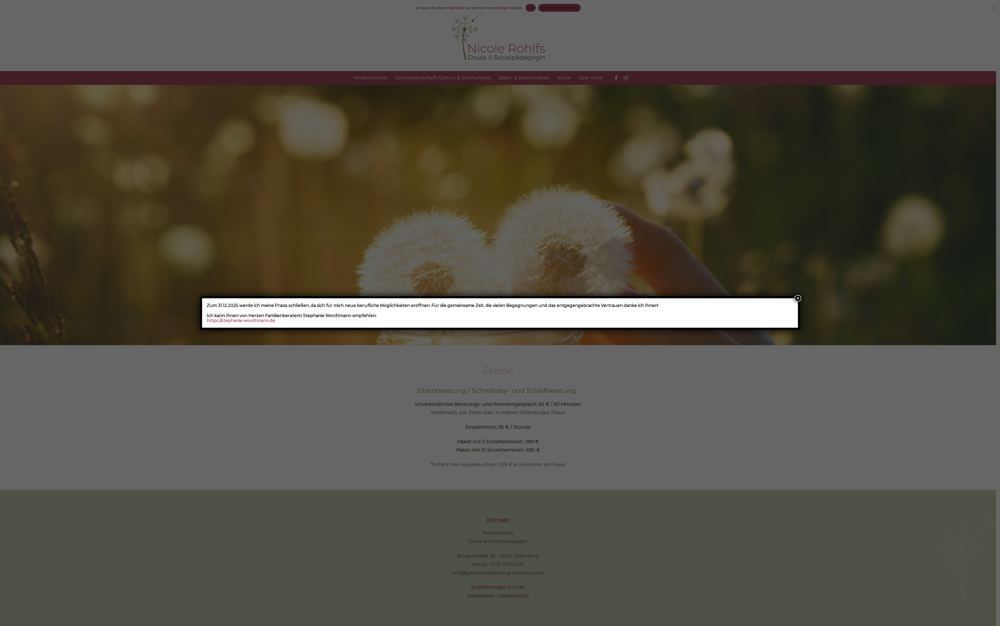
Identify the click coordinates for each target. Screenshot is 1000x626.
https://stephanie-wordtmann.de (241, 320)
